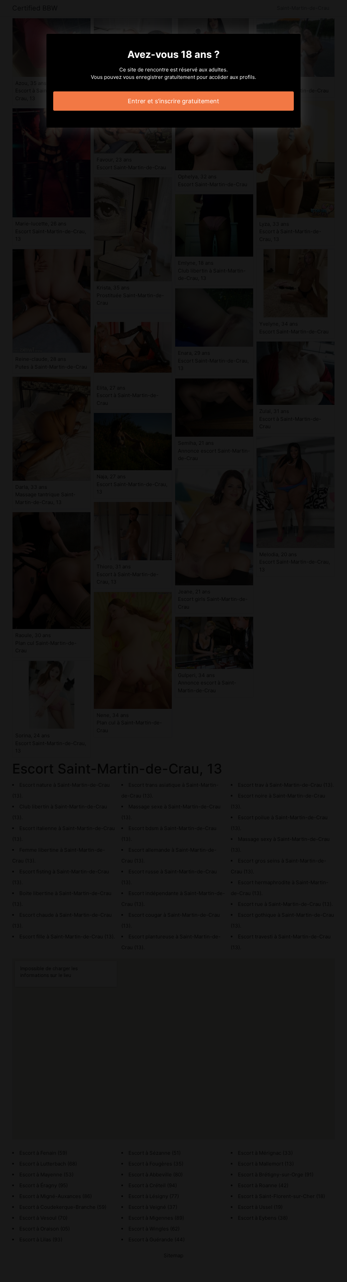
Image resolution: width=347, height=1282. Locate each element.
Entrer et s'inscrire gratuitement (173, 101)
